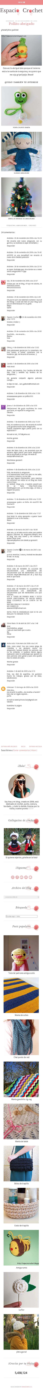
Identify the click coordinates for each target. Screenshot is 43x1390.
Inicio (23, 746)
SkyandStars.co (26, 1387)
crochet (32, 225)
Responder (11, 246)
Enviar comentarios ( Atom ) (25, 750)
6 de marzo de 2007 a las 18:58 (26, 530)
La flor (21, 1310)
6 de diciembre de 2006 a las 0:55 (24, 406)
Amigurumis (21, 1268)
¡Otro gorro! (21, 1352)
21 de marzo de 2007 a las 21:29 (26, 586)
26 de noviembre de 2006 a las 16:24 (28, 238)
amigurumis (22, 225)
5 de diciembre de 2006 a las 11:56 (27, 393)
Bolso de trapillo (21, 1183)
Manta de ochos (21, 1015)
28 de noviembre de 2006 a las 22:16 (28, 267)
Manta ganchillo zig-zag (21, 1099)
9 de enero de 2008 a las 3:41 (27, 643)
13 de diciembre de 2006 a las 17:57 (27, 513)
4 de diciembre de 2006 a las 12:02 (26, 347)
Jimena (9, 406)
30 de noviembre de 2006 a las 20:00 (28, 331)
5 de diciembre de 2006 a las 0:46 (25, 364)
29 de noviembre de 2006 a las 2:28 (27, 297)
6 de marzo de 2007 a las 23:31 (26, 566)
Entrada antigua (35, 746)
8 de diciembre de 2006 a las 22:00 (27, 448)
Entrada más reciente (9, 746)
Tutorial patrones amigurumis (21, 973)
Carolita (10, 364)
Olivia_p (10, 347)
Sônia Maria (11, 623)
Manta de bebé (21, 1141)
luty (8, 281)
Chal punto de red (21, 1057)
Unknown (10, 687)
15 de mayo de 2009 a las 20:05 (26, 687)
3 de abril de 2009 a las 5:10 (24, 671)
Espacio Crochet (13, 317)
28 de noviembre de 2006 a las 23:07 (24, 281)
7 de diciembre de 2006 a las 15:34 (27, 422)
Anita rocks (11, 643)
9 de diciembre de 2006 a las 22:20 (27, 470)
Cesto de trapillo (21, 1226)
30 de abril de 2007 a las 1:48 (27, 623)
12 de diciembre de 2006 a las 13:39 (27, 499)
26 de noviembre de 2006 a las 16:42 (28, 252)
